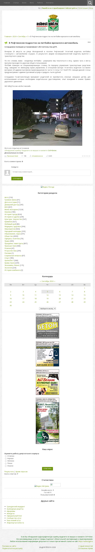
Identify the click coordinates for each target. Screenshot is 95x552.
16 (11, 298)
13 (60, 295)
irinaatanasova (37, 156)
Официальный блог (14, 516)
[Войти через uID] (20, 167)
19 (47, 298)
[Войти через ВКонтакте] (24, 167)
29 (85, 302)
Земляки (8, 212)
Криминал (8, 221)
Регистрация (83, 8)
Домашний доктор (12, 205)
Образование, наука (13, 234)
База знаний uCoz (14, 520)
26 (47, 302)
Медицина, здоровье (13, 226)
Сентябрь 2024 (47, 281)
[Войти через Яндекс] (28, 167)
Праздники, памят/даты (14, 243)
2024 (14, 36)
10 (23, 295)
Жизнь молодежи (11, 209)
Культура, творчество (13, 219)
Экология (8, 268)
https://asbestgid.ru (86, 541)
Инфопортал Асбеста (15, 523)
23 (11, 302)
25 (35, 302)
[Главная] (47, 32)
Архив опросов (21, 471)
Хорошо (10, 458)
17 (23, 298)
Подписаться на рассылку (12, 548)
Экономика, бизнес (12, 265)
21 (72, 298)
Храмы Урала (10, 263)
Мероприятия (10, 229)
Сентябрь (22, 36)
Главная (7, 36)
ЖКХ (6, 207)
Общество (9, 236)
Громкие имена (11, 200)
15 (85, 295)
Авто (6, 197)
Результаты (9, 471)
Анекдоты (10, 513)
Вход (91, 8)
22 (85, 298)
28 (72, 302)
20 (60, 298)
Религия (8, 248)
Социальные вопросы (13, 255)
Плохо (9, 463)
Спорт (7, 258)
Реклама (8, 253)
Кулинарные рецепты (15, 509)
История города (11, 214)
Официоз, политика (12, 238)
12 (47, 295)
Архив (90, 548)
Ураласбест (9, 260)
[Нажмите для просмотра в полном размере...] (47, 146)
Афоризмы (11, 511)
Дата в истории (11, 202)
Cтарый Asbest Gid (85, 546)
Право (7, 241)
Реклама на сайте (9, 546)
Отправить (17, 179)
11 (35, 295)
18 (35, 298)
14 (72, 295)
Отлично (10, 456)
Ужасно (10, 466)
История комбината (13, 270)
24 (23, 302)
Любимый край (10, 224)
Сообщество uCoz (14, 518)
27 (60, 302)
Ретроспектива (11, 251)
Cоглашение (83, 548)
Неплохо (10, 461)
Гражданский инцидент (16, 506)
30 (11, 305)
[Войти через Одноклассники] (32, 167)
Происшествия (12, 156)
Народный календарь (13, 231)
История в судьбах (12, 217)
